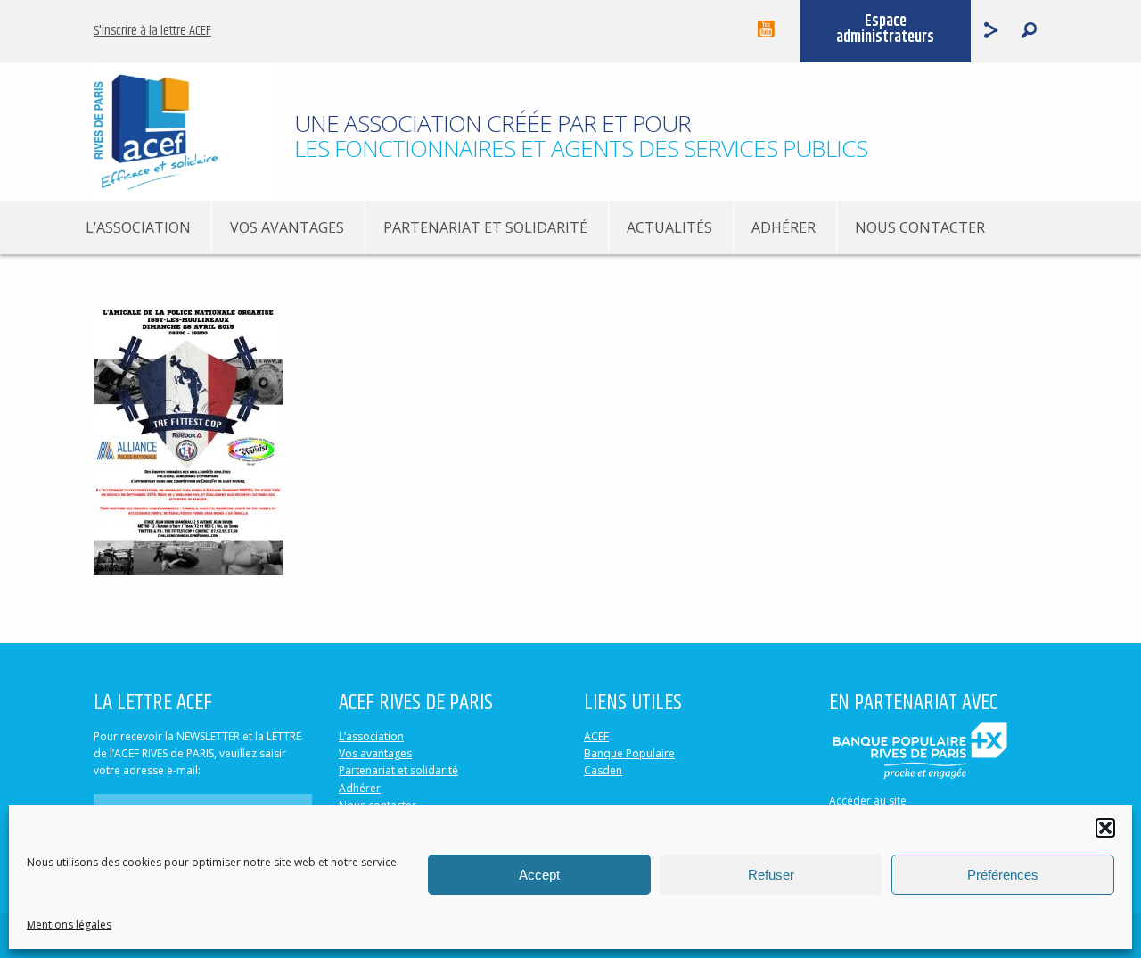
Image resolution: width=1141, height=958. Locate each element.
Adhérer (783, 227)
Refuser (771, 874)
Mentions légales (69, 924)
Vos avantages (287, 227)
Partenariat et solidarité (485, 227)
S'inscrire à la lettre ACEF (152, 31)
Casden (603, 770)
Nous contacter (920, 227)
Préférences (1002, 874)
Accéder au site (868, 800)
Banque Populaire (629, 753)
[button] (1105, 828)
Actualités (669, 227)
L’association (138, 227)
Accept (539, 874)
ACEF (596, 736)
